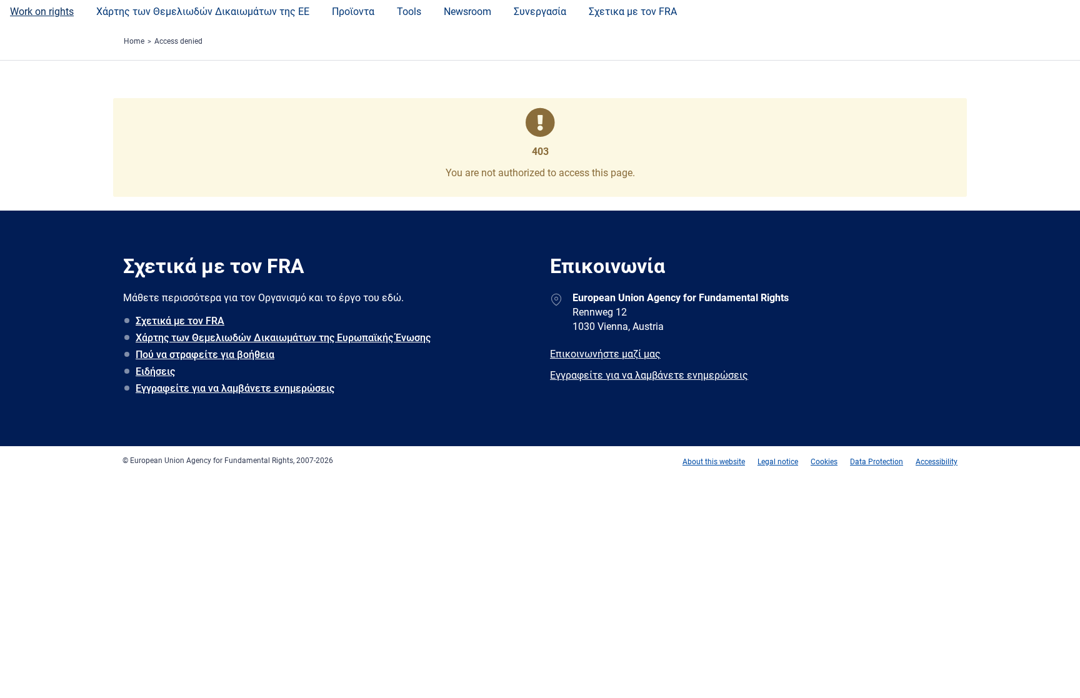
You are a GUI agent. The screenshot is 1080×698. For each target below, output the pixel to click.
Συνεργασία (540, 11)
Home (134, 41)
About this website (713, 461)
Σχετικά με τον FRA (180, 321)
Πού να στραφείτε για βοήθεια (205, 355)
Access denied (178, 41)
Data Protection (876, 461)
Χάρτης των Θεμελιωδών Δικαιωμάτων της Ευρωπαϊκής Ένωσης (283, 338)
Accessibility (937, 461)
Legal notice (778, 461)
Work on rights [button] (42, 11)
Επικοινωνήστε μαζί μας (605, 354)
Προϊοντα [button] (353, 11)
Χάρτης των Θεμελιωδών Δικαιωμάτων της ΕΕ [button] (202, 11)
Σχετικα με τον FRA (633, 11)
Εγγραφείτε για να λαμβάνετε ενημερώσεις (235, 388)
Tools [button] (409, 11)
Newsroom (467, 11)
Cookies (824, 461)
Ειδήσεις (155, 371)
